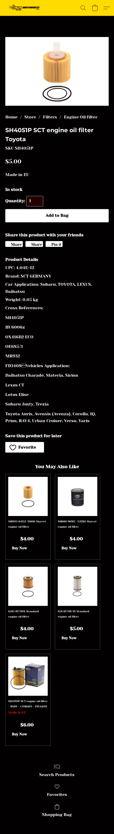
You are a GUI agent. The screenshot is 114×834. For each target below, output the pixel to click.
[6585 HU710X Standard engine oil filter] (28, 586)
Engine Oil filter (81, 116)
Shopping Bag (57, 814)
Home (11, 116)
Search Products (56, 774)
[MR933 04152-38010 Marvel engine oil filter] (28, 496)
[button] (24, 8)
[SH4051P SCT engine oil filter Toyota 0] (57, 71)
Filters (50, 116)
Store (30, 116)
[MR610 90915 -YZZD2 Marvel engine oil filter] (77, 496)
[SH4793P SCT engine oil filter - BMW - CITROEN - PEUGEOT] (28, 676)
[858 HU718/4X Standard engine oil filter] (77, 586)
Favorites (57, 794)
